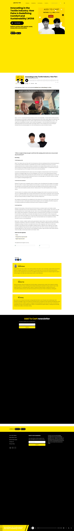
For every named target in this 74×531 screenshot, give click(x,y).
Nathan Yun (37, 87)
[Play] (33, 528)
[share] (71, 528)
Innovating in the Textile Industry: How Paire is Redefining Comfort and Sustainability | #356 (13, 529)
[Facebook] (15, 448)
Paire (50, 87)
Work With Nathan (13, 435)
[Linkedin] (10, 448)
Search (60, 3)
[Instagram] (13, 448)
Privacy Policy (12, 443)
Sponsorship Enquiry (13, 439)
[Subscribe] (68, 528)
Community (40, 3)
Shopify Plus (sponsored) (21, 236)
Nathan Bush (21, 266)
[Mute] (63, 528)
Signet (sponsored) (20, 238)
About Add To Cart (13, 437)
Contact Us (11, 441)
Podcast (27, 3)
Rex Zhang (44, 87)
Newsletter (33, 3)
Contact (46, 3)
